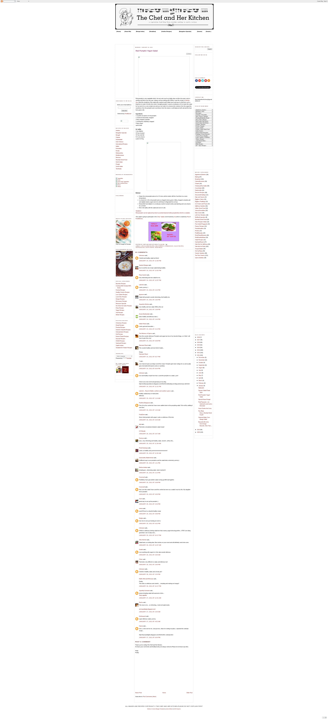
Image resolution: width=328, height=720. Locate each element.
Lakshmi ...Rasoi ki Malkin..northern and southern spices (155, 391)
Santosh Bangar (143, 265)
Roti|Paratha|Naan (200, 237)
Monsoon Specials (121, 303)
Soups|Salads (140, 247)
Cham (140, 559)
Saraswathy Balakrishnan (146, 457)
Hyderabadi (119, 139)
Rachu (141, 602)
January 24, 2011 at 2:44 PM (149, 319)
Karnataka (119, 148)
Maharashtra (119, 153)
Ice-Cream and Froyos (201, 204)
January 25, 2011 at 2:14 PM (149, 472)
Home (164, 692)
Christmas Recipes (121, 323)
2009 (198, 432)
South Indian (119, 166)
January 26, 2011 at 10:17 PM (150, 586)
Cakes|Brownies (199, 181)
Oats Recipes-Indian (201, 221)
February (201, 383)
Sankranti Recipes (121, 343)
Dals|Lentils (198, 190)
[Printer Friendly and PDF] (189, 54)
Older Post (189, 692)
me (175, 216)
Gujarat (118, 137)
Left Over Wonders (200, 215)
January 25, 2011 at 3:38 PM (149, 482)
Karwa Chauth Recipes (122, 336)
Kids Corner (198, 212)
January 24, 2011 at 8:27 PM (149, 356)
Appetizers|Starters (200, 174)
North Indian (119, 162)
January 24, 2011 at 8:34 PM (149, 368)
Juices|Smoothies (200, 210)
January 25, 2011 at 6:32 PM (149, 523)
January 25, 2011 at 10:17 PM (150, 535)
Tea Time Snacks (200, 255)
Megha (141, 518)
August (201, 367)
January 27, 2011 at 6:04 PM (149, 637)
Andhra (118, 130)
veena (140, 508)
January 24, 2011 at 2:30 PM (149, 299)
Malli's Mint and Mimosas (146, 578)
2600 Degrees (177, 709)
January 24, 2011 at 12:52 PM (150, 270)
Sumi (140, 498)
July (200, 370)
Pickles (197, 230)
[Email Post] (166, 244)
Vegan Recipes (120, 310)
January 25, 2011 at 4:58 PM (149, 513)
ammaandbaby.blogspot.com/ (147, 609)
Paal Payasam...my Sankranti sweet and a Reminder (205, 404)
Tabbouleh (201, 388)
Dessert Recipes (199, 192)
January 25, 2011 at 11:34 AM (150, 443)
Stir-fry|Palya (198, 251)
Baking (197, 177)
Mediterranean (120, 155)
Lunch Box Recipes (121, 296)
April (200, 378)
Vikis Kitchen (142, 539)
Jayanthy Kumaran (144, 590)
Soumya (141, 438)
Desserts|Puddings (200, 195)
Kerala (117, 150)
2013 (198, 350)
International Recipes (122, 144)
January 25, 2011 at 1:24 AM (149, 410)
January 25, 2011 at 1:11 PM (149, 463)
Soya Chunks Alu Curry (204, 408)
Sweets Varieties (199, 253)
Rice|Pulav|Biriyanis (200, 235)
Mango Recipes (120, 299)
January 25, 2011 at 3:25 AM (149, 420)
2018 (198, 337)
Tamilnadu (118, 168)
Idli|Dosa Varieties (200, 206)
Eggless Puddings (200, 201)
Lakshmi (141, 284)
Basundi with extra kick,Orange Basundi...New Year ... (205, 423)
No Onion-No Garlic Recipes (124, 305)
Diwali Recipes (120, 325)
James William (169, 709)
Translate (128, 358)
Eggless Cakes (199, 199)
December (202, 357)
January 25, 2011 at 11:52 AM (150, 453)
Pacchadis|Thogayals (201, 224)
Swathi (141, 549)
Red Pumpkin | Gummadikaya (164, 246)
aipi (140, 424)
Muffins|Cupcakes (200, 217)
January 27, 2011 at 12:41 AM (150, 598)
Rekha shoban (143, 467)
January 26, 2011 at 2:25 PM (149, 574)
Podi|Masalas (199, 233)
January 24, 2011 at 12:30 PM (150, 260)
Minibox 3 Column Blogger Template (155, 709)
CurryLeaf (142, 477)
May (200, 375)
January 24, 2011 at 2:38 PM (149, 309)
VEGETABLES (158, 247)
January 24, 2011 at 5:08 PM (149, 341)
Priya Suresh (142, 275)
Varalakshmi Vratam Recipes (124, 347)
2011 (198, 355)
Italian (117, 146)
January (201, 385)
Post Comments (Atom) (149, 696)
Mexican (118, 157)
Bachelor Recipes (121, 283)
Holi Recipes (119, 334)
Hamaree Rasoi (143, 345)
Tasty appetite (143, 595)
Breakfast (197, 179)
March (201, 380)
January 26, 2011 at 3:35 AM (149, 555)
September (202, 365)
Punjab (118, 164)
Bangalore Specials (121, 133)
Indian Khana (142, 323)
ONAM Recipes (120, 341)
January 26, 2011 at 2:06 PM (149, 564)
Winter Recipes (120, 314)
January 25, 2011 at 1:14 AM (149, 398)
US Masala (142, 431)
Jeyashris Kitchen (144, 304)
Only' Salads (160, 216)
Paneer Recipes (199, 226)
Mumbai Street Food (121, 159)
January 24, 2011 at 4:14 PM (149, 329)
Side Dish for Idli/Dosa (201, 244)
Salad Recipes (179, 246)
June (200, 373)
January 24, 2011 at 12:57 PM (150, 280)
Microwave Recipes (121, 301)
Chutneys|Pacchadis (201, 186)
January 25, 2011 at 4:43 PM (149, 504)
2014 (198, 347)
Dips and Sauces (200, 197)
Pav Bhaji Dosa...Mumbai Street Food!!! (205, 413)
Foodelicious (139, 218)
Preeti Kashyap (143, 448)
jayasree (141, 294)
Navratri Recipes (120, 338)
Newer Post (138, 692)
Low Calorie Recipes (121, 294)
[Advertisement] (164, 38)
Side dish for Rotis (200, 246)
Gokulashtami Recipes (122, 332)
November (202, 360)
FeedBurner (128, 113)
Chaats (197, 183)
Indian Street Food (200, 208)
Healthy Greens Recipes (123, 292)
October (201, 362)
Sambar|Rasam (199, 242)
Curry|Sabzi (198, 188)
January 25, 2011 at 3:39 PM (149, 494)
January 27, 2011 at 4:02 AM (149, 621)
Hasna (141, 626)
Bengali (118, 135)
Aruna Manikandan (144, 314)
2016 (198, 342)
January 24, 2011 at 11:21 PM (150, 386)
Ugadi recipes (120, 345)
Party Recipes (120, 308)
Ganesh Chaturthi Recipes (123, 329)
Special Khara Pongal (204, 399)
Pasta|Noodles (199, 228)
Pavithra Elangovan (144, 402)
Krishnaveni (142, 616)
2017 (198, 339)
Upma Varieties (199, 257)
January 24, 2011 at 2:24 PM (149, 290)
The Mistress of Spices (145, 333)
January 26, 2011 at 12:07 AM (150, 545)
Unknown (141, 255)
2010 (198, 429)
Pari (188, 216)
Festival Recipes (120, 290)
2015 (198, 345)
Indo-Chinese (119, 141)
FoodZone (142, 414)
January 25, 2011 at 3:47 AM (149, 433)
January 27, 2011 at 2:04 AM (149, 611)
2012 (198, 352)
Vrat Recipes (119, 312)
